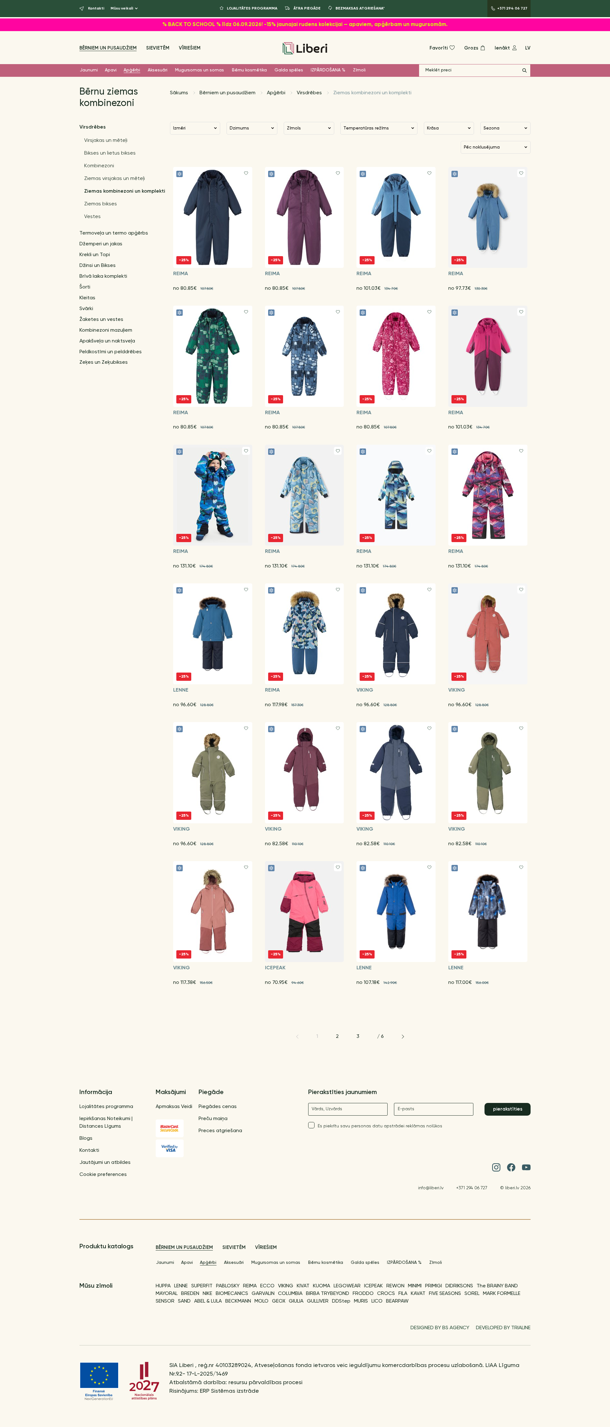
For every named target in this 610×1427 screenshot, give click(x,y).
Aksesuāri (157, 70)
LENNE (181, 1286)
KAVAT (418, 1293)
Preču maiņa (213, 1118)
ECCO (267, 1286)
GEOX (278, 1301)
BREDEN (190, 1293)
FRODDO (363, 1293)
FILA (402, 1293)
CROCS (386, 1293)
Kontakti (89, 1150)
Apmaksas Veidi (174, 1106)
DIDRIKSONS (459, 1286)
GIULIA (296, 1301)
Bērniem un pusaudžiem (108, 48)
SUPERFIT (202, 1286)
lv (528, 48)
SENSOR (165, 1301)
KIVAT (303, 1286)
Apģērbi (132, 70)
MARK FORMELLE (501, 1293)
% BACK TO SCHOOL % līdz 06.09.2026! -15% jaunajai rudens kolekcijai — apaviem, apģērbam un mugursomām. (305, 24)
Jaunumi (89, 70)
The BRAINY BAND (497, 1286)
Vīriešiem (189, 48)
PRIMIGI (433, 1286)
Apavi (111, 70)
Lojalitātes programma (106, 1106)
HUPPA (163, 1286)
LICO (377, 1301)
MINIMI (415, 1286)
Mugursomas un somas (199, 70)
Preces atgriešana (220, 1130)
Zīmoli (359, 70)
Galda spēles (288, 70)
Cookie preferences (103, 1174)
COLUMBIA (290, 1293)
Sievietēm (157, 48)
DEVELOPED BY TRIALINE (503, 1328)
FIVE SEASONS (445, 1293)
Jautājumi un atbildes (105, 1162)
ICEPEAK (373, 1286)
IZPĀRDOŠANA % (328, 70)
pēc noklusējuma (482, 147)
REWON (395, 1286)
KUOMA (321, 1286)
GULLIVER (318, 1301)
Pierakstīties (507, 1109)
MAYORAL (167, 1293)
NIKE (207, 1293)
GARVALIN (263, 1293)
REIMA (250, 1286)
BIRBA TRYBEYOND (327, 1293)
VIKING (285, 1286)
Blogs (85, 1138)
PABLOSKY (228, 1286)
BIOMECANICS (232, 1293)
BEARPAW (397, 1301)
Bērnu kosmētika (249, 70)
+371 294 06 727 (471, 1188)
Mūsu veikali (122, 8)
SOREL (471, 1293)
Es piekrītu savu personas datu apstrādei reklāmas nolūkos (380, 1126)
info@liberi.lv (431, 1188)
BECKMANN (238, 1301)
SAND (184, 1301)
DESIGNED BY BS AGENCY (439, 1328)
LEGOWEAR (347, 1286)
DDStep (341, 1301)
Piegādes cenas (218, 1106)
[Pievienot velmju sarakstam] (246, 173)
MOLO (261, 1301)
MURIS (361, 1301)
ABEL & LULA (208, 1301)
